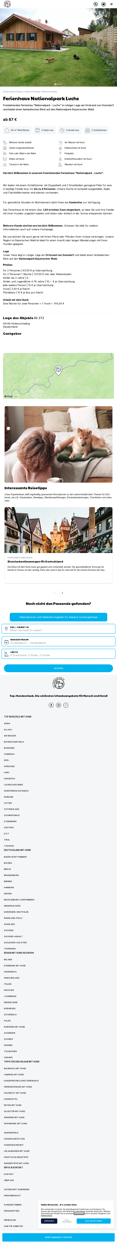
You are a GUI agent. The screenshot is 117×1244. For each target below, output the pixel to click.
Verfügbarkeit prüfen (58, 1237)
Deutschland (9, 92)
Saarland (9, 924)
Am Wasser (10, 736)
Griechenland (11, 978)
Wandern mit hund (14, 1117)
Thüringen (10, 949)
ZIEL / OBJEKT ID (19, 627)
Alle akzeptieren (93, 1221)
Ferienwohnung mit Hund (18, 1087)
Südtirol (9, 827)
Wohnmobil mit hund (15, 1123)
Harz (6, 772)
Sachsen (9, 930)
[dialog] (76, 1214)
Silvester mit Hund (14, 1111)
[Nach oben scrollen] (65, 705)
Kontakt (9, 1174)
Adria (7, 723)
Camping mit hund (14, 1074)
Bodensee (9, 748)
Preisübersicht (12, 1195)
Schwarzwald (12, 815)
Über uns (9, 1180)
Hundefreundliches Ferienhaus (21, 1081)
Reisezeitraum (19, 639)
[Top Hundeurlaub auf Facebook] (51, 705)
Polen (7, 1021)
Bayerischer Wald (14, 742)
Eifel (6, 760)
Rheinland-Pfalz (13, 918)
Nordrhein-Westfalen (16, 912)
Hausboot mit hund (15, 1093)
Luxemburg (10, 996)
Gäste (14, 652)
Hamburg (9, 887)
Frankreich (10, 972)
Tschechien (10, 1051)
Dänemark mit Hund (15, 966)
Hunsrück (9, 778)
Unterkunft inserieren (16, 1189)
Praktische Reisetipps (16, 1157)
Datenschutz (46, 1215)
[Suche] (96, 4)
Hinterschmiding (32, 92)
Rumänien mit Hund (14, 1027)
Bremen (8, 881)
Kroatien (9, 990)
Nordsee (8, 797)
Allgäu (8, 729)
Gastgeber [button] (14, 333)
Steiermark (10, 821)
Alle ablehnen (67, 1221)
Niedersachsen (12, 906)
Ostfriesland (11, 809)
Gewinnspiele (11, 1133)
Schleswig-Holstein (15, 942)
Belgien (8, 959)
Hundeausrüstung (14, 1139)
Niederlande (11, 1002)
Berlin (7, 869)
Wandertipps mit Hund (16, 1163)
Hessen (8, 893)
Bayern (19, 92)
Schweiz (8, 1039)
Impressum (79, 1213)
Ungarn (8, 1057)
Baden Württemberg (15, 857)
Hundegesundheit (14, 1145)
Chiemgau (9, 754)
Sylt (6, 833)
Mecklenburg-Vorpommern (19, 900)
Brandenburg (11, 875)
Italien (8, 984)
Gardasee (9, 766)
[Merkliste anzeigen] (104, 4)
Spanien (8, 1045)
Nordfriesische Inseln (16, 791)
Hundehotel (11, 1099)
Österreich (10, 1014)
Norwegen (9, 1008)
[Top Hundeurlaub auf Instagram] (58, 705)
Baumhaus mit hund (15, 1068)
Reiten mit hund (13, 1105)
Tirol (7, 840)
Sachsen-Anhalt (13, 936)
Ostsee (8, 803)
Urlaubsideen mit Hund (17, 1151)
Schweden (9, 1033)
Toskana (9, 846)
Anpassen (49, 1221)
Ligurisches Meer (13, 785)
